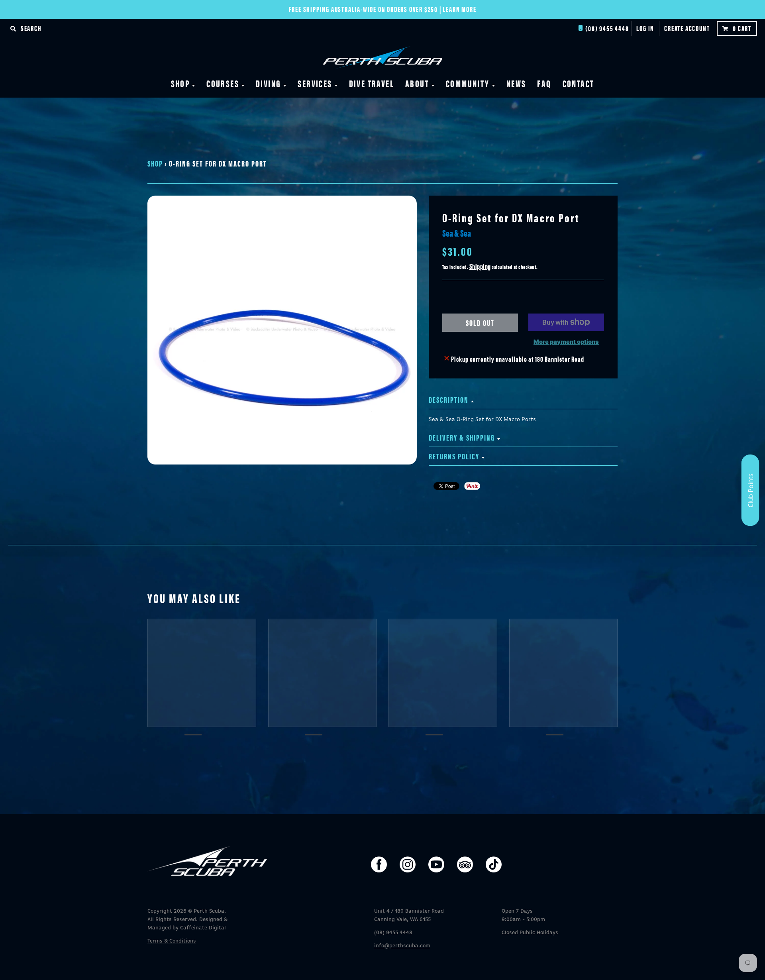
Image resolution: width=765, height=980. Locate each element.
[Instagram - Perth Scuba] (408, 864)
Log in (645, 28)
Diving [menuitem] (268, 83)
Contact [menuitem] (578, 83)
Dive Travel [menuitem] (371, 83)
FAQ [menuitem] (544, 83)
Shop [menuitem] (180, 83)
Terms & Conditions (171, 941)
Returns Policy (454, 456)
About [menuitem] (417, 83)
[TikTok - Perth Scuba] (494, 864)
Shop (155, 163)
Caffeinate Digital (203, 928)
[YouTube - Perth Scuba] (436, 864)
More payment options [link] (566, 341)
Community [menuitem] (468, 83)
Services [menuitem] (315, 83)
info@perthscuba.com (402, 946)
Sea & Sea (456, 232)
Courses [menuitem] (222, 83)
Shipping (480, 266)
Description (449, 399)
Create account (687, 28)
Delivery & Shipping (462, 437)
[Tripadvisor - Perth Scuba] (465, 864)
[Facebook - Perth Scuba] (379, 864)
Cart (742, 28)
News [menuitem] (516, 83)
